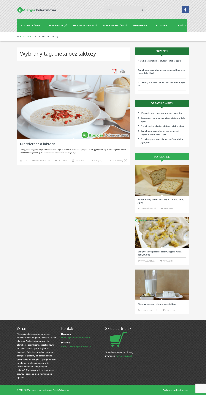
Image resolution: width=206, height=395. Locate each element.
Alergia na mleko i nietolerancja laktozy (157, 304)
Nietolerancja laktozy (37, 143)
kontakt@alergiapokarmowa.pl (75, 337)
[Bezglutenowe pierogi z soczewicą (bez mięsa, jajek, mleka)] (162, 232)
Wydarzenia (140, 25)
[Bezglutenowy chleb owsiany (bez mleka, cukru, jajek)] (162, 180)
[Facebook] (185, 10)
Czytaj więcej (116, 160)
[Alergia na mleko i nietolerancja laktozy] (162, 285)
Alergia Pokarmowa (61, 390)
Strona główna (30, 25)
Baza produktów (113, 25)
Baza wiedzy (56, 25)
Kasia (24, 161)
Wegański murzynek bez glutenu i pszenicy (161, 113)
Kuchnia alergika (83, 25)
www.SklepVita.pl (124, 356)
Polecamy (161, 25)
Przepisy (162, 51)
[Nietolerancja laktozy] (73, 107)
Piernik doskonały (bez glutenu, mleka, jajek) (159, 61)
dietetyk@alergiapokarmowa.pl (76, 346)
